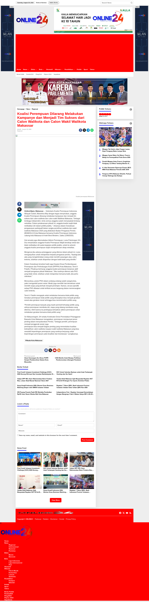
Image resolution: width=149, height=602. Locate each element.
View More (56, 500)
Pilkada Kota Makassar (33, 340)
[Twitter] (50, 350)
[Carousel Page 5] (110, 114)
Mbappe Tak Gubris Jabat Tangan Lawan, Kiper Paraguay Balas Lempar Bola (116, 150)
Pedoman (38, 519)
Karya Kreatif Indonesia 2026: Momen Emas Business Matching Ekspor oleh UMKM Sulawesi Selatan (35, 386)
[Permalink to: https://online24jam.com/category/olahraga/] (130, 123)
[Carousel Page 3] (105, 114)
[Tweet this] (84, 130)
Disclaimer (54, 519)
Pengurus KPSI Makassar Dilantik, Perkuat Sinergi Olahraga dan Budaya (116, 175)
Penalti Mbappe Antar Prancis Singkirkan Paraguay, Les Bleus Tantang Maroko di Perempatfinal (116, 162)
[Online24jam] (32, 20)
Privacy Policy (71, 519)
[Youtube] (54, 350)
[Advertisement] (74, 50)
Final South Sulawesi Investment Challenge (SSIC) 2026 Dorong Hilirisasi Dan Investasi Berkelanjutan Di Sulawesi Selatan (35, 373)
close (11, 7)
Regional (19, 131)
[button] (131, 3)
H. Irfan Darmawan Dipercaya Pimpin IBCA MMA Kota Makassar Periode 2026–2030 (116, 168)
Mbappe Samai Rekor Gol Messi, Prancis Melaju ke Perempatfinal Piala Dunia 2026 (116, 156)
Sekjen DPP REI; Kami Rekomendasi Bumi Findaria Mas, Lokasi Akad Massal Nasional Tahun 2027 (34, 380)
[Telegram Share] (88, 130)
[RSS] (59, 350)
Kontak (61, 519)
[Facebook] (46, 350)
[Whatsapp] (92, 130)
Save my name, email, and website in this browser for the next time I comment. (48, 435)
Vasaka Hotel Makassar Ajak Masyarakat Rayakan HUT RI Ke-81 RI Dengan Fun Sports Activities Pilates (75, 380)
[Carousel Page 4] (107, 114)
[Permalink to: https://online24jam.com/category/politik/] (130, 109)
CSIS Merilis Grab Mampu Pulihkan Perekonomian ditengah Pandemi (68, 358)
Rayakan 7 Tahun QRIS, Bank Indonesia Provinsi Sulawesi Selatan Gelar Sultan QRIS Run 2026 (73, 386)
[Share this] (80, 130)
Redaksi (46, 519)
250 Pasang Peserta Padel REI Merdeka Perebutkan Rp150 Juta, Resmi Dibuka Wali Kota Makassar (34, 393)
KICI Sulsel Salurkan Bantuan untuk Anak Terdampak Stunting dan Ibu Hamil (74, 373)
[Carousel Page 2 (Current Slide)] (102, 114)
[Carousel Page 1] (100, 114)
